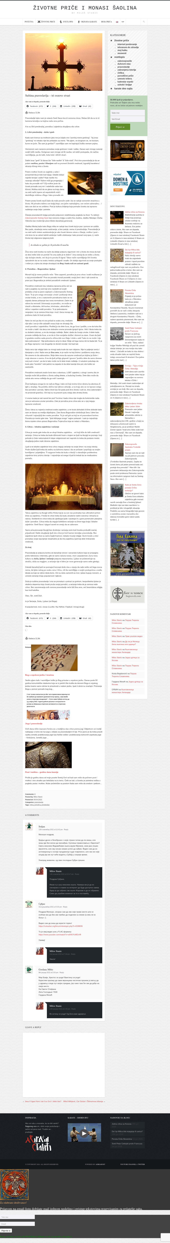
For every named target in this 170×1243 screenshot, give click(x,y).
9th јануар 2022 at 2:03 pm (48, 972)
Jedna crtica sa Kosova (121, 1124)
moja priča (106, 21)
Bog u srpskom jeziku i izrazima (39, 675)
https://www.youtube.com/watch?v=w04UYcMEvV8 (60, 935)
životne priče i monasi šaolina (85, 8)
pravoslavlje (39, 802)
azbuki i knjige (125, 85)
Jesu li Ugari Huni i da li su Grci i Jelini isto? (43, 1101)
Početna (29, 21)
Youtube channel (128, 1164)
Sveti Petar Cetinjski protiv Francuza (127, 1144)
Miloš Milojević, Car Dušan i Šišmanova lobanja (83, 1101)
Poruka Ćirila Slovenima (122, 1139)
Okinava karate (89, 21)
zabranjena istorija (127, 70)
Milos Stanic (38, 797)
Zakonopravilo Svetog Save (36, 218)
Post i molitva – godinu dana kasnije (41, 772)
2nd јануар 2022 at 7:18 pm (60, 954)
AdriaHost (100, 1164)
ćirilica (121, 73)
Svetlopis (68, 21)
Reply (66, 830)
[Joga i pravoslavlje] (48, 718)
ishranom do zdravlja (128, 47)
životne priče (121, 40)
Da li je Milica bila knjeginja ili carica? (127, 1131)
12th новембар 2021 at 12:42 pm (51, 830)
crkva (32, 805)
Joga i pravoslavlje (33, 724)
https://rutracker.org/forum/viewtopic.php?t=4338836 (61, 926)
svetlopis (119, 57)
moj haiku (122, 50)
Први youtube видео (134, 636)
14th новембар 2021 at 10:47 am (62, 874)
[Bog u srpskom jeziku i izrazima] (54, 669)
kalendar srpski (125, 81)
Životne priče (48, 21)
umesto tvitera (125, 79)
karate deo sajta (123, 88)
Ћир (123, 22)
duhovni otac (124, 64)
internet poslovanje (127, 44)
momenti (122, 53)
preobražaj (45, 805)
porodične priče (125, 76)
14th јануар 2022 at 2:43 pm (60, 1009)
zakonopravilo (125, 61)
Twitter (141, 1164)
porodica (37, 805)
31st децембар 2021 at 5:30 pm (50, 907)
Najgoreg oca (31, 1126)
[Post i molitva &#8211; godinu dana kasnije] (48, 767)
